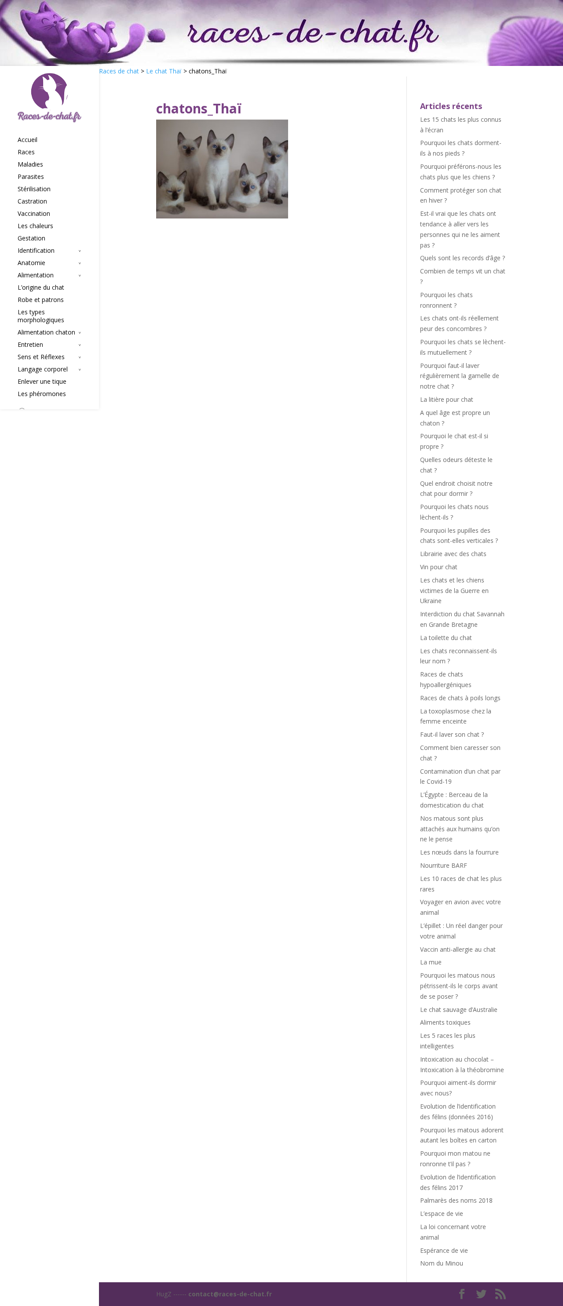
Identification (36, 251)
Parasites (31, 177)
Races (26, 152)
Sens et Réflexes (41, 357)
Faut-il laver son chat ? (452, 734)
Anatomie (31, 263)
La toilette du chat (446, 637)
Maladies (30, 164)
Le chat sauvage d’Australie (458, 1009)
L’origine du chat (41, 287)
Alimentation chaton (46, 332)
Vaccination (34, 214)
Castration (32, 201)
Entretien (30, 345)
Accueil (27, 140)
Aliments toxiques (445, 1022)
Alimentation (36, 275)
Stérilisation (34, 189)
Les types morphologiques (41, 316)
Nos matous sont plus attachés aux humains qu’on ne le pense (460, 829)
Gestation (31, 238)
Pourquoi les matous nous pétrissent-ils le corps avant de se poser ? (459, 985)
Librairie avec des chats (453, 553)
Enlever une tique (42, 382)
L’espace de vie (441, 1213)
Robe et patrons (41, 300)
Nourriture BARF (443, 865)
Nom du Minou (441, 1263)
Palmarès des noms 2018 (456, 1200)
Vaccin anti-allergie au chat (458, 949)
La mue (431, 962)
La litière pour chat (446, 399)
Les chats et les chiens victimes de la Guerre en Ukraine (454, 590)
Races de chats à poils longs (460, 698)
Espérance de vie (444, 1250)
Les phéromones (42, 394)
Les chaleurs (35, 226)
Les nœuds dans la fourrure (459, 852)
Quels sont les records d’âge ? (462, 258)
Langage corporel (43, 369)
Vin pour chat (438, 567)
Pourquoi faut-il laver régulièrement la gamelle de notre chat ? (459, 376)
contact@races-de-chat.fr (230, 1294)
